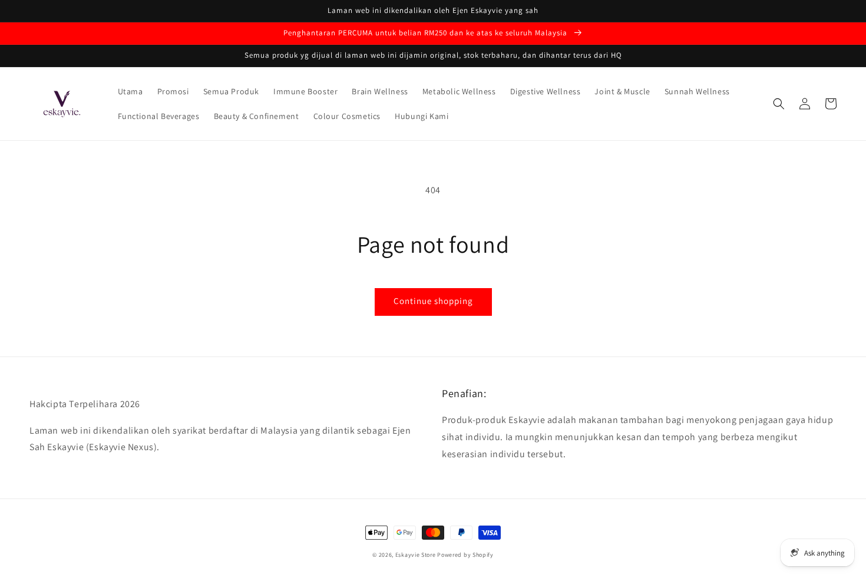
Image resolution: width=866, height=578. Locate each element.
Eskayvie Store (415, 555)
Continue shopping (433, 300)
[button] (779, 104)
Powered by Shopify (465, 555)
